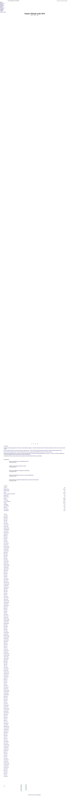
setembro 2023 (6, 568)
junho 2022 (6, 591)
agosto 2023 (6, 570)
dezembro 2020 (6, 618)
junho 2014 (6, 735)
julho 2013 (5, 752)
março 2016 (6, 703)
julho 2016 (5, 697)
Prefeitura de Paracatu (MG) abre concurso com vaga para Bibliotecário (21, 475)
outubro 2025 (6, 531)
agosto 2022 (6, 588)
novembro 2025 (6, 529)
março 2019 (6, 649)
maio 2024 (5, 556)
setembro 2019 (6, 640)
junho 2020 (6, 626)
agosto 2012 (6, 768)
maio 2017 (5, 682)
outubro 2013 (6, 747)
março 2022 (6, 596)
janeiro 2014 (6, 743)
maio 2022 (5, 593)
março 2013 (6, 758)
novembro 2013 (6, 746)
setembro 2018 (6, 658)
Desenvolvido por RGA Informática (34, 794)
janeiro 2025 (6, 544)
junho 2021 (6, 609)
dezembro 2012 (6, 762)
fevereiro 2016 (6, 705)
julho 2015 (5, 715)
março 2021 (6, 614)
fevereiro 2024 (6, 561)
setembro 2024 (6, 550)
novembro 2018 (6, 655)
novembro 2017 (6, 673)
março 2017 (6, 685)
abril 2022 (5, 594)
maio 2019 (5, 646)
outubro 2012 (6, 765)
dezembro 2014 (6, 726)
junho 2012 (6, 771)
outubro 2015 (6, 711)
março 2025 (6, 541)
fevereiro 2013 (6, 759)
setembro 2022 (6, 587)
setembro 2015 (6, 712)
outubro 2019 (6, 638)
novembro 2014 (6, 727)
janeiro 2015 (6, 724)
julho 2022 (5, 590)
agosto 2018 (6, 659)
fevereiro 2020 (6, 632)
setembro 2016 (6, 694)
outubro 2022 (6, 585)
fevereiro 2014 (6, 741)
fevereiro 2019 (6, 650)
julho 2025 (5, 535)
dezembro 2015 (6, 708)
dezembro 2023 (6, 564)
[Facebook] (36, 788)
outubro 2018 (6, 656)
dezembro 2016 (6, 690)
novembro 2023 (6, 565)
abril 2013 (5, 756)
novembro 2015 (6, 709)
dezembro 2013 (6, 744)
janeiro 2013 (6, 761)
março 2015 (6, 721)
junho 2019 (6, 644)
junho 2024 (6, 555)
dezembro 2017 (6, 671)
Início (32, 15)
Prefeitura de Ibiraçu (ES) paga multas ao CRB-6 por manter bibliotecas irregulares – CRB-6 (19, 447)
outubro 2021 (6, 603)
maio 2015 (5, 718)
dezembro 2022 (6, 582)
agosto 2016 (6, 696)
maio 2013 (5, 755)
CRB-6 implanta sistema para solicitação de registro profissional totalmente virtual (48, 450)
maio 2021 (5, 611)
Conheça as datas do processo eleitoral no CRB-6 (17, 465)
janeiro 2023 (6, 581)
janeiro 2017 (6, 688)
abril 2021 (5, 612)
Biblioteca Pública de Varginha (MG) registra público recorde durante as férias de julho (24, 479)
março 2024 (6, 559)
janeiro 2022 (6, 599)
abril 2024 (5, 558)
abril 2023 (5, 576)
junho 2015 (6, 717)
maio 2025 (5, 538)
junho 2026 (6, 518)
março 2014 (6, 740)
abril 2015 (5, 720)
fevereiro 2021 (6, 615)
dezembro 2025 (6, 528)
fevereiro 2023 (6, 579)
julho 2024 (5, 553)
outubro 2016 (6, 693)
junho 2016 (6, 699)
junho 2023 (6, 573)
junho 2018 (6, 662)
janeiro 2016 (6, 706)
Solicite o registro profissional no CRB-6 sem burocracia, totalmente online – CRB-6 (18, 450)
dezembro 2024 (6, 546)
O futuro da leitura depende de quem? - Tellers (12, 451)
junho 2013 (6, 753)
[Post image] (6, 462)
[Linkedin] (39, 788)
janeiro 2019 (6, 652)
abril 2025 (5, 540)
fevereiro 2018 (6, 668)
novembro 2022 (6, 584)
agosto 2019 (6, 641)
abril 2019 (5, 647)
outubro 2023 (6, 567)
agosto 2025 (6, 534)
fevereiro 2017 (6, 687)
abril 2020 (5, 629)
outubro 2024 (6, 549)
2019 (35, 15)
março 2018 (6, 667)
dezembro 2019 (6, 635)
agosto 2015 (6, 714)
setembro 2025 (6, 532)
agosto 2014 (6, 732)
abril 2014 (5, 738)
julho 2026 (5, 517)
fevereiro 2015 (6, 723)
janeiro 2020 (6, 634)
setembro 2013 (6, 749)
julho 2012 (5, 770)
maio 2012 (5, 773)
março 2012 (6, 776)
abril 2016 (5, 702)
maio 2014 (5, 737)
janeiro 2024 (6, 562)
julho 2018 (5, 661)
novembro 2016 (6, 691)
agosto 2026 (6, 515)
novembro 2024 (6, 547)
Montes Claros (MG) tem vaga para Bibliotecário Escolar (19, 461)
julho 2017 (5, 679)
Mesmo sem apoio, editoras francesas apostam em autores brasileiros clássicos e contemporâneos (25, 455)
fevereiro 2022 (6, 597)
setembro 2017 (6, 676)
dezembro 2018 (6, 653)
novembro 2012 (6, 764)
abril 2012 (5, 774)
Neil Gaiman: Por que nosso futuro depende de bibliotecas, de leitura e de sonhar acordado (36, 451)
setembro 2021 (6, 605)
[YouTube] (38, 788)
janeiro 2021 (6, 617)
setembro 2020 (6, 623)
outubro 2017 (6, 674)
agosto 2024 (6, 552)
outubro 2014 (6, 729)
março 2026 (6, 523)
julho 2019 (5, 643)
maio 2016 (5, 700)
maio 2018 (5, 664)
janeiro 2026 (6, 526)
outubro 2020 (6, 621)
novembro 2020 (6, 620)
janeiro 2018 (6, 670)
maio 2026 (5, 520)
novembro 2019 (6, 637)
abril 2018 (5, 665)
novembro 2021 (6, 602)
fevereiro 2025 (6, 543)
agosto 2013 (6, 750)
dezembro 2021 (6, 600)
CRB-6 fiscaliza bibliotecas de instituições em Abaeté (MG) (19, 470)
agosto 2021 (6, 606)
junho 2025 (6, 537)
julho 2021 (5, 608)
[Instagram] (41, 788)
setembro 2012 (6, 767)
